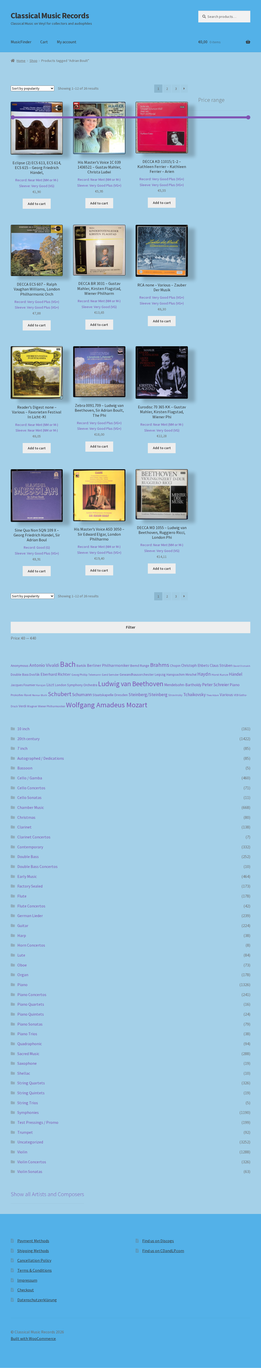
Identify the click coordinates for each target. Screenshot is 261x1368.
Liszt (50, 684)
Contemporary (30, 846)
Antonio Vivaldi (44, 665)
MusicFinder (21, 41)
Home (21, 60)
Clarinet (24, 827)
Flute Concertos (31, 905)
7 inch (22, 748)
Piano (235, 684)
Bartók (81, 666)
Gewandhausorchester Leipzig (143, 674)
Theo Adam (212, 695)
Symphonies (28, 1112)
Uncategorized (30, 1141)
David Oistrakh (241, 666)
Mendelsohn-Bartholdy (182, 684)
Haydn (204, 674)
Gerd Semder (110, 674)
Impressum (27, 1280)
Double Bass (20, 674)
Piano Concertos (31, 994)
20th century (28, 738)
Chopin (175, 666)
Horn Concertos (31, 945)
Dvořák (34, 674)
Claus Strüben (221, 665)
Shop (33, 60)
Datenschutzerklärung (37, 1299)
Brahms (159, 664)
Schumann (82, 694)
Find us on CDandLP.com (163, 1250)
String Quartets (31, 1082)
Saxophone (27, 1063)
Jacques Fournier (23, 685)
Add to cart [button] (37, 203)
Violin (22, 1151)
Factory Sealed (30, 886)
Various (226, 694)
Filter (130, 627)
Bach (68, 664)
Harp (21, 935)
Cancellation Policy (34, 1260)
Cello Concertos (31, 787)
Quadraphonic (29, 1043)
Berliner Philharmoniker (108, 665)
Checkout (25, 1289)
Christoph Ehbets (195, 665)
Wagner (32, 706)
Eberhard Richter (56, 674)
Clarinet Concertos (33, 836)
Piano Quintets (30, 1014)
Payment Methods (33, 1240)
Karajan (41, 685)
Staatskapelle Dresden (110, 695)
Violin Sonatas (29, 1171)
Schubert (59, 694)
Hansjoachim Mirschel (181, 674)
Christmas (26, 817)
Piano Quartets (30, 1004)
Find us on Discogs (158, 1240)
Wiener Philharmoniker (51, 706)
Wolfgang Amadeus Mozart (106, 704)
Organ (22, 974)
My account (66, 41)
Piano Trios (27, 1033)
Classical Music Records (50, 15)
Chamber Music (30, 807)
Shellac (23, 1073)
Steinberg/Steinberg (147, 694)
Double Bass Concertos (37, 866)
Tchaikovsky (194, 694)
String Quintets (31, 1092)
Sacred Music (28, 1053)
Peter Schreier (215, 684)
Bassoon (24, 767)
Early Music (27, 876)
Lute (21, 955)
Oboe (22, 965)
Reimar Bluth (39, 695)
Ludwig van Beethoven (130, 683)
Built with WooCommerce (33, 1338)
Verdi (22, 706)
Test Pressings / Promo (37, 1122)
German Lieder (30, 915)
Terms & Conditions (34, 1270)
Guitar (22, 925)
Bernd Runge (139, 666)
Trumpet (25, 1132)
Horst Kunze (220, 674)
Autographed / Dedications (40, 758)
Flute (22, 896)
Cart (44, 41)
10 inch (23, 728)
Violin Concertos (31, 1161)
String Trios (27, 1102)
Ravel (27, 695)
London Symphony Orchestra (76, 685)
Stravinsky (175, 695)
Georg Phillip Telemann (86, 674)
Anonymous (20, 665)
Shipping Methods (33, 1250)
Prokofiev (17, 695)
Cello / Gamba (29, 777)
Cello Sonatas (29, 797)
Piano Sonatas (30, 1024)
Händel (235, 674)
